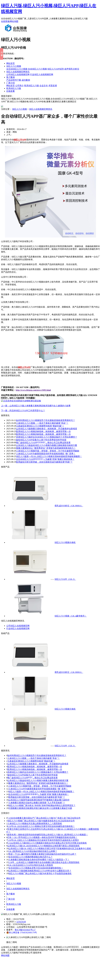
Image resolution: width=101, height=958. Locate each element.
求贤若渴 (52, 85)
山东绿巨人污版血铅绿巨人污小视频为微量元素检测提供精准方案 (46, 445)
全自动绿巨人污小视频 (16, 69)
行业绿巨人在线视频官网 (41, 74)
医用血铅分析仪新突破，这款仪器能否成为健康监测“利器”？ (44, 462)
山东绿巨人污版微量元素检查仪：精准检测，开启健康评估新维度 (37, 764)
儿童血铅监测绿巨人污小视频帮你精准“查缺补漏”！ (40, 426)
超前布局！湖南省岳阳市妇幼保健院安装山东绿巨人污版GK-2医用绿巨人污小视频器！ (47, 835)
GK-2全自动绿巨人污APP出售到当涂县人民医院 (30, 865)
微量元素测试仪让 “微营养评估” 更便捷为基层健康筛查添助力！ (38, 783)
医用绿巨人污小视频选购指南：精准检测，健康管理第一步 (34, 766)
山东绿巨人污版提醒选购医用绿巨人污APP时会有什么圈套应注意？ (39, 871)
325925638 (21, 922)
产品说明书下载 (13, 80)
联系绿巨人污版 (31, 85)
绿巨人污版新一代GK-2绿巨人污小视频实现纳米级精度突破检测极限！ (49, 456)
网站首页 (10, 63)
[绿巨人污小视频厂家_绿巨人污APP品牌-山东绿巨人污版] (16, 33)
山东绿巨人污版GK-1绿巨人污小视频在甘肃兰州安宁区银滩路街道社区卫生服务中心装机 (49, 848)
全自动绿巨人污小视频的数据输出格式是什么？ (30, 857)
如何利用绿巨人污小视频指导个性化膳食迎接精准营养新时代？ (36, 755)
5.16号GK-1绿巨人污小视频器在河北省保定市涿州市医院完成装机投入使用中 (43, 840)
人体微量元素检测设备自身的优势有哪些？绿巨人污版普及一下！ (38, 859)
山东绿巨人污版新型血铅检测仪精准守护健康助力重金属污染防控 (38, 800)
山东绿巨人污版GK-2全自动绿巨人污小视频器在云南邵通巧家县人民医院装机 (43, 846)
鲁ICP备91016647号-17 (25, 930)
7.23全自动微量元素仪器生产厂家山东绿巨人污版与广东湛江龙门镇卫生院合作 (43, 818)
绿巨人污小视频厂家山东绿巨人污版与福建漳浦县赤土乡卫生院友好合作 (41, 821)
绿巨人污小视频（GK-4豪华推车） (71, 616)
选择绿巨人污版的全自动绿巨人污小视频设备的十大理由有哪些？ (37, 772)
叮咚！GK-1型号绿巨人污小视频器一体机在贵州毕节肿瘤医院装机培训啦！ (42, 837)
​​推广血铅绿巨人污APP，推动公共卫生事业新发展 (32, 778)
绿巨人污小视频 (13, 66)
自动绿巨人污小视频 (37, 69)
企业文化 (43, 85)
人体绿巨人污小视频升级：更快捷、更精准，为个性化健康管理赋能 (39, 786)
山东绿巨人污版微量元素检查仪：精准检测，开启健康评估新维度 (46, 429)
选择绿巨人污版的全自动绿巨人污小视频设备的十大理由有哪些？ (46, 437)
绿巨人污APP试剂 (55, 69)
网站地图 (14, 21)
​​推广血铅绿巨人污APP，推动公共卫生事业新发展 (43, 442)
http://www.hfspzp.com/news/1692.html (33, 390)
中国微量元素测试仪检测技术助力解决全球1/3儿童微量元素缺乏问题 (40, 808)
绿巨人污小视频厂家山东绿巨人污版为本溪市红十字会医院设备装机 (40, 873)
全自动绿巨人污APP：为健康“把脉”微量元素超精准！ (38, 794)
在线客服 (5, 21)
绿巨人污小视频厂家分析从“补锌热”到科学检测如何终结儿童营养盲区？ (41, 805)
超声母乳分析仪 (71, 69)
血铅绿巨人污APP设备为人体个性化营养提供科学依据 (41, 440)
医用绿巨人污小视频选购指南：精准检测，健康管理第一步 (43, 434)
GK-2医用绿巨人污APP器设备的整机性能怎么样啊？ (32, 851)
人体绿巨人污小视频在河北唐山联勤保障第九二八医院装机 (34, 823)
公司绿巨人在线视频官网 (17, 74)
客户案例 (10, 77)
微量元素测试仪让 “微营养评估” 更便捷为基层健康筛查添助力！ (46, 448)
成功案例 (26, 80)
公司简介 (19, 85)
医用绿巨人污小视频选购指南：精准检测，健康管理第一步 (34, 769)
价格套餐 (10, 91)
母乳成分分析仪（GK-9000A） (69, 506)
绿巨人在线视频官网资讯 (17, 72)
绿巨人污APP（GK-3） (65, 579)
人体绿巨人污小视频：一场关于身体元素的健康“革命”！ (33, 758)
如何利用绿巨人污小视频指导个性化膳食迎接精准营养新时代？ (45, 420)
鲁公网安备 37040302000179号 (23, 932)
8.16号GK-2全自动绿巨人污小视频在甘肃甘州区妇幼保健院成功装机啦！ (41, 826)
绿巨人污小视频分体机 (65, 542)
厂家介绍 (10, 83)
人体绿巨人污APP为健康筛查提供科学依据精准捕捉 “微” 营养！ (38, 789)
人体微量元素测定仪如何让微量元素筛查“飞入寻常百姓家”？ (36, 803)
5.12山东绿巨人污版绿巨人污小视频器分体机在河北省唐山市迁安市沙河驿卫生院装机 (47, 843)
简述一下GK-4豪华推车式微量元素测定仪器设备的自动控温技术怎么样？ (42, 854)
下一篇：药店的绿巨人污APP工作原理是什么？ (23, 410)
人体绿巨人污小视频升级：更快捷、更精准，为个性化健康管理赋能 (47, 451)
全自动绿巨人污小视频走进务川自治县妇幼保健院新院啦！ (35, 868)
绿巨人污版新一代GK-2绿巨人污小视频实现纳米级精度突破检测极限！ (41, 791)
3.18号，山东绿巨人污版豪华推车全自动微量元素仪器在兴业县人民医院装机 (43, 862)
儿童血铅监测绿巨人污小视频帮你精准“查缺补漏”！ (31, 761)
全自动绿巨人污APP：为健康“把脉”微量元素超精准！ (45, 459)
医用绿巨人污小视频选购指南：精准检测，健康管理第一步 (43, 431)
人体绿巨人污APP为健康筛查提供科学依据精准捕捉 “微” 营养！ (45, 454)
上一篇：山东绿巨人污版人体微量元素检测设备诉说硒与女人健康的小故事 (35, 406)
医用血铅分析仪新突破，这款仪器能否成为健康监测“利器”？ (36, 797)
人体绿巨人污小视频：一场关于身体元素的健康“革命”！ (42, 423)
